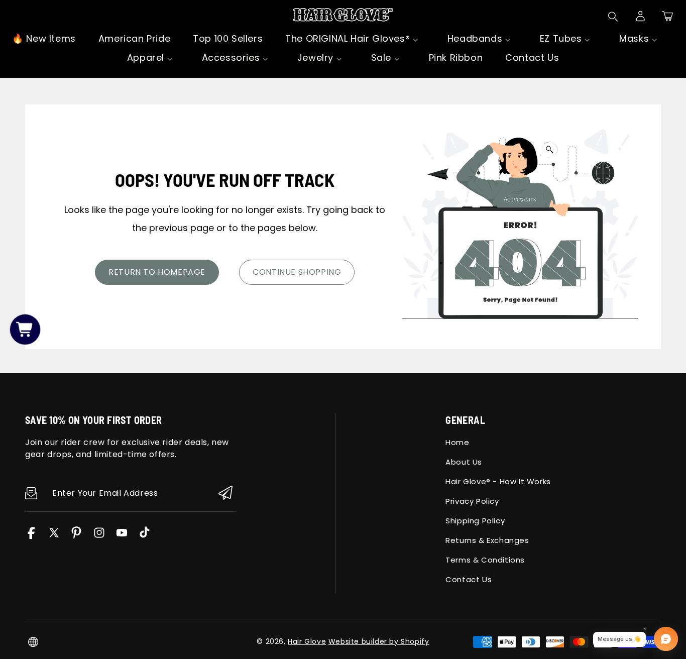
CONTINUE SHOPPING (297, 272)
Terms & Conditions (485, 560)
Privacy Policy (472, 501)
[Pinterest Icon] (76, 536)
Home (457, 442)
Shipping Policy (475, 520)
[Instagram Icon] (99, 536)
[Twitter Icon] (54, 536)
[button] (667, 16)
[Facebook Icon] (31, 536)
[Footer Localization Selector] (33, 641)
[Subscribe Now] (225, 493)
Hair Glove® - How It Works (498, 481)
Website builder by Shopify (378, 641)
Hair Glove (307, 641)
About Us (463, 462)
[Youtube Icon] (122, 536)
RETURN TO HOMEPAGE (156, 272)
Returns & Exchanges (487, 540)
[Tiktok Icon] (144, 536)
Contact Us (468, 579)
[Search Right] (613, 17)
